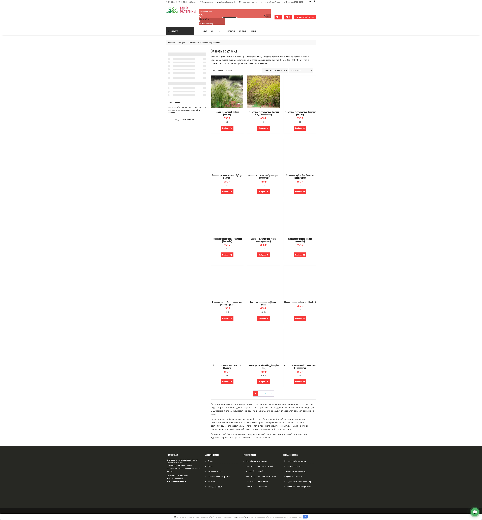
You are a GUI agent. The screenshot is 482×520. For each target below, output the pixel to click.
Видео (210, 466)
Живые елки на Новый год (295, 471)
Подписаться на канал (184, 119)
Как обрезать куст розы (256, 461)
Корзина (255, 31)
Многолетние (193, 42)
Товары (181, 42)
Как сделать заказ (215, 471)
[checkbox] (211, 22)
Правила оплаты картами (219, 476)
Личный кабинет (215, 487)
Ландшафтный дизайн (305, 17)
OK (305, 517)
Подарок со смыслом (293, 476)
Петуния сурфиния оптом (295, 461)
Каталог (174, 31)
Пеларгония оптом (292, 466)
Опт (221, 31)
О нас (213, 31)
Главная (203, 31)
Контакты (243, 31)
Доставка (230, 31)
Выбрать (225, 128)
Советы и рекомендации (256, 486)
